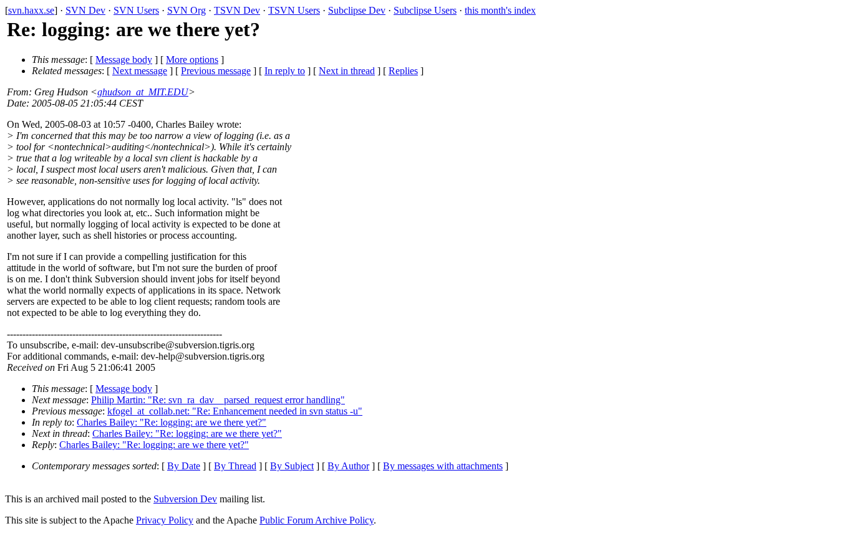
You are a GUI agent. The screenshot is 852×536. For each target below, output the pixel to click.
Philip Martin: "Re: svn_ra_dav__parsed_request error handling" (218, 400)
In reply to (284, 70)
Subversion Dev (185, 499)
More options (192, 59)
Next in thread (347, 70)
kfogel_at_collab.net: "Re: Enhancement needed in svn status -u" (234, 411)
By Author (348, 466)
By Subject (292, 466)
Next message (139, 70)
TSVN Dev (237, 10)
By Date (183, 466)
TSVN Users (294, 10)
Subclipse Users (425, 10)
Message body (123, 59)
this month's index (500, 10)
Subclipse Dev (356, 10)
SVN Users (136, 10)
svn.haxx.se (31, 10)
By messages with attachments (443, 466)
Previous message (216, 70)
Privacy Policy (164, 520)
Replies (403, 70)
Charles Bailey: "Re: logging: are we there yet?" (171, 422)
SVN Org (186, 10)
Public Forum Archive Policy (316, 520)
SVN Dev (85, 10)
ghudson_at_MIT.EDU (142, 92)
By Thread (235, 466)
